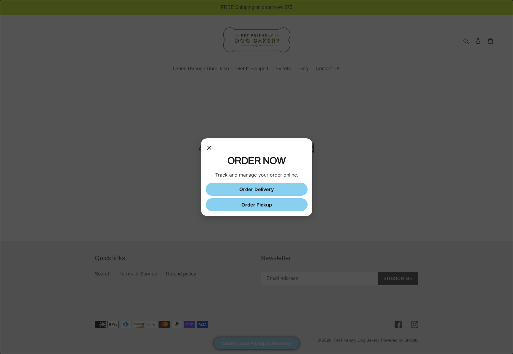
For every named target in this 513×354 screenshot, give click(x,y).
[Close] (209, 149)
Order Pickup (256, 205)
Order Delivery (256, 189)
